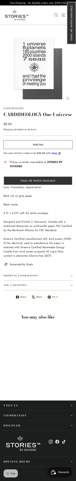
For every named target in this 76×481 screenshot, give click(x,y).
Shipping (8, 129)
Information (15, 415)
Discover (12, 425)
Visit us (11, 405)
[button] (71, 23)
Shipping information (21, 275)
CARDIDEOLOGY (14, 108)
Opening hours (17, 461)
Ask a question (15, 285)
